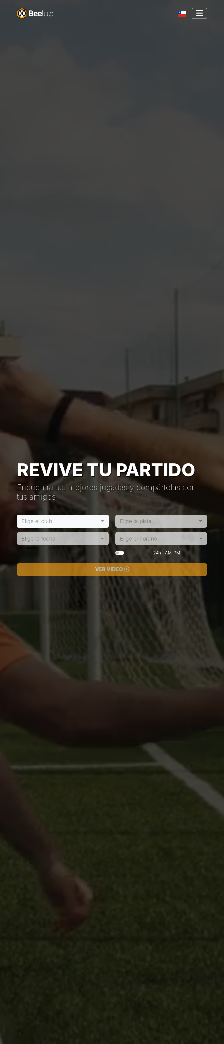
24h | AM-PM (166, 553)
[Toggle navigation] (183, 13)
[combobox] (63, 521)
